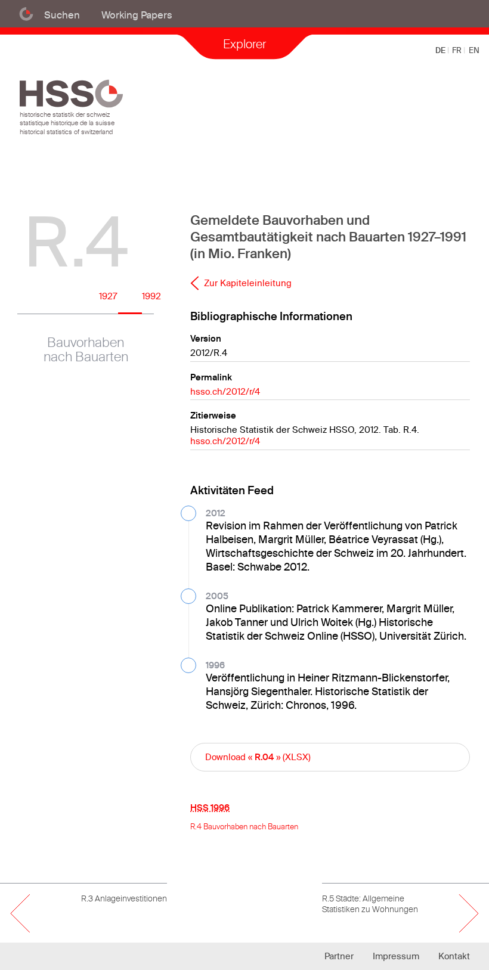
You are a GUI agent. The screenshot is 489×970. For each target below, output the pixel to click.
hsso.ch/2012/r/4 (225, 391)
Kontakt (454, 956)
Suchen (62, 14)
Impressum (396, 956)
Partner (339, 956)
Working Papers (136, 14)
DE (441, 50)
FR (457, 50)
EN (474, 50)
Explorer (244, 43)
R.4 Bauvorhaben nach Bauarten (244, 826)
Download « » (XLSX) (258, 757)
